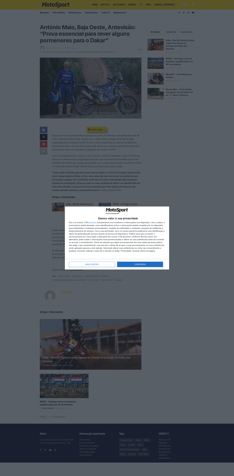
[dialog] (117, 238)
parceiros (93, 222)
